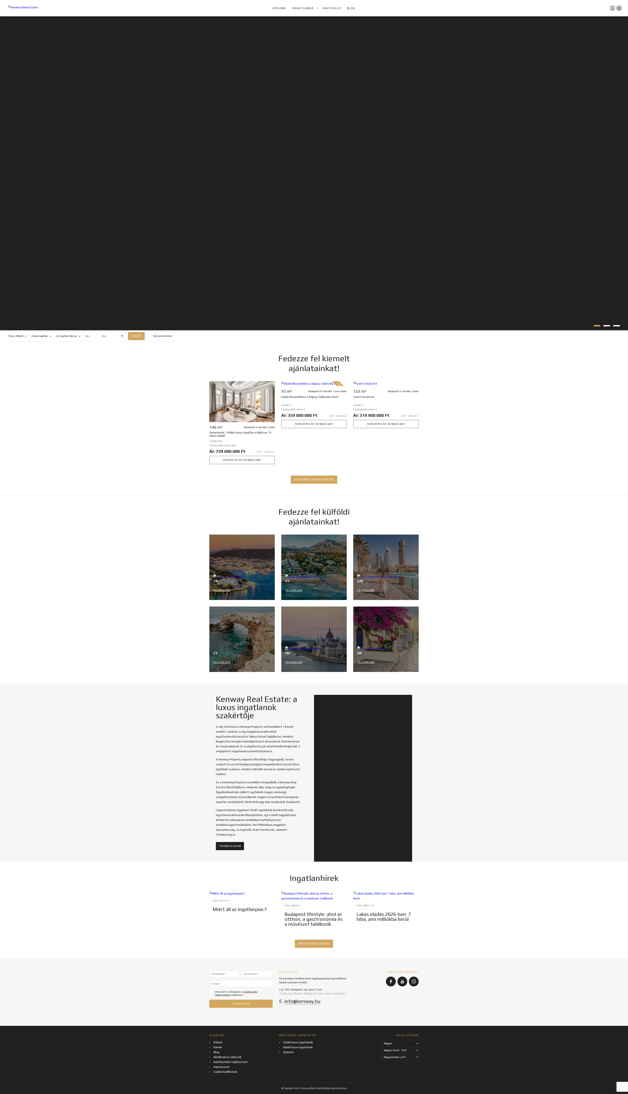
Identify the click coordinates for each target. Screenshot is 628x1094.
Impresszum (221, 1066)
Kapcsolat (332, 8)
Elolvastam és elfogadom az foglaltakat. (236, 993)
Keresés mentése (162, 336)
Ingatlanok (303, 8)
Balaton (288, 1052)
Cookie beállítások (225, 1071)
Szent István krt (364, 397)
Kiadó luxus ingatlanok (298, 1047)
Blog (351, 8)
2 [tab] (606, 325)
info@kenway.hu (302, 1001)
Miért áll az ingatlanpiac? (240, 909)
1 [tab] (597, 325)
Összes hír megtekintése (314, 943)
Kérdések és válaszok (227, 1057)
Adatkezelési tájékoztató (230, 1062)
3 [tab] (616, 325)
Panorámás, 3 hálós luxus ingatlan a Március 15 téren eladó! (240, 434)
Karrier (217, 1047)
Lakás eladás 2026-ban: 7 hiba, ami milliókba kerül (384, 916)
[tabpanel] (314, 173)
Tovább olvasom (230, 846)
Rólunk (279, 8)
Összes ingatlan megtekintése (314, 479)
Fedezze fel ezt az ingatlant (242, 460)
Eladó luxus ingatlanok (298, 1042)
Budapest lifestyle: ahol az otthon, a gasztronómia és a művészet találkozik (314, 919)
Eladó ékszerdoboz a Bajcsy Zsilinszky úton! (309, 397)
